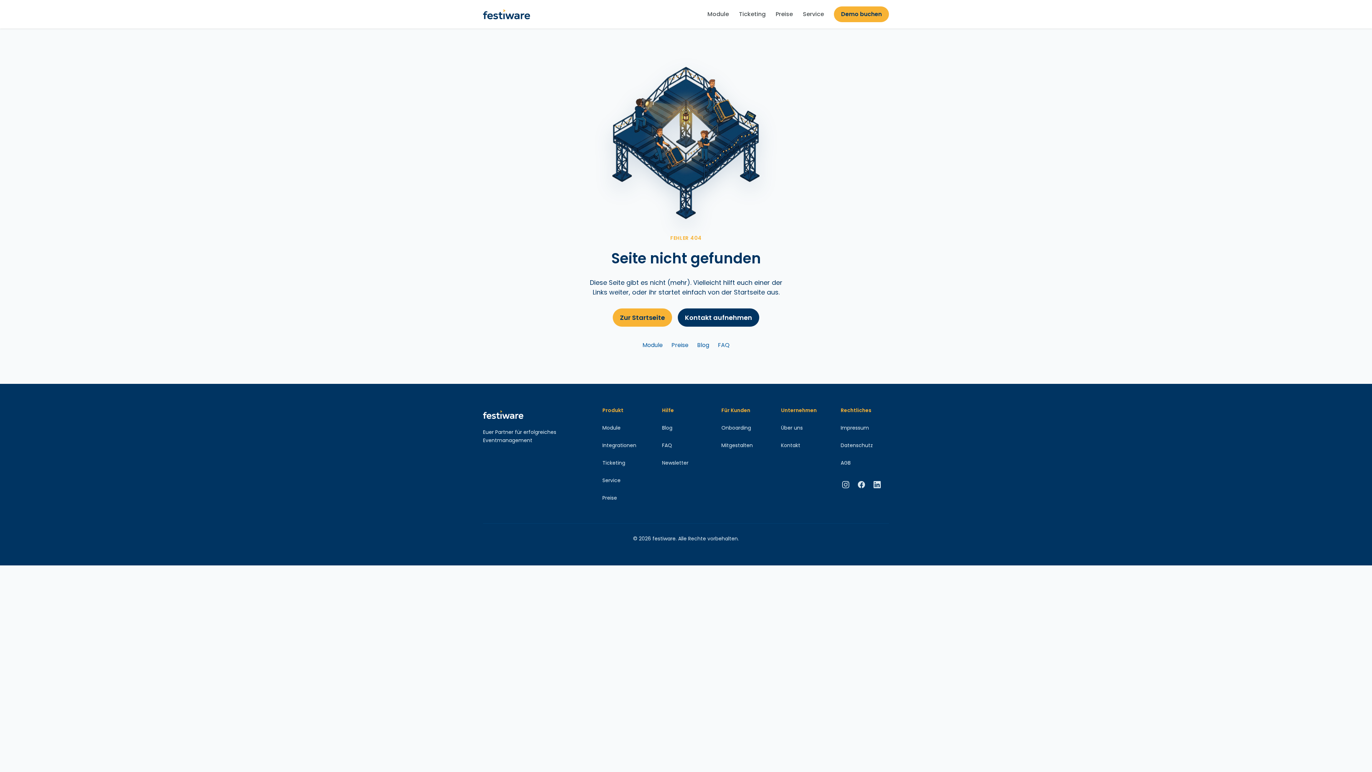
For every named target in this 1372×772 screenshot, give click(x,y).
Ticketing (752, 14)
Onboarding (736, 427)
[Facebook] (861, 485)
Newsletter (675, 462)
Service (813, 14)
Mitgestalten (737, 445)
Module (718, 14)
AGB (846, 462)
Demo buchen (861, 14)
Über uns (792, 427)
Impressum (855, 427)
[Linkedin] (877, 485)
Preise (784, 14)
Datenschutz (857, 445)
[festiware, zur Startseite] (506, 14)
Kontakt (790, 445)
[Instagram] (846, 485)
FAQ (724, 345)
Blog (703, 345)
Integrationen (619, 445)
